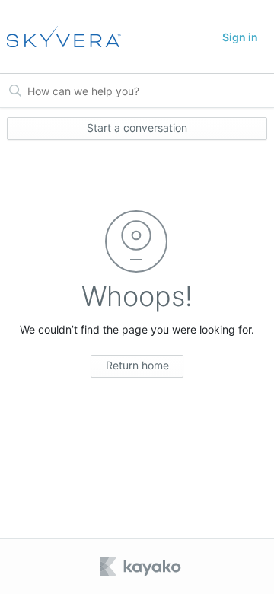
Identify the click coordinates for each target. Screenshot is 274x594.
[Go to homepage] (59, 36)
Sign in (240, 36)
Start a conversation (137, 127)
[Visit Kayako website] (141, 566)
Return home (137, 365)
